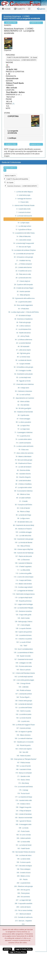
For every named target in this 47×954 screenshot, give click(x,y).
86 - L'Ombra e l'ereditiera (23, 484)
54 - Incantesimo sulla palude (23, 374)
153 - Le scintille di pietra (23, 714)
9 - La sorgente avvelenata (23, 219)
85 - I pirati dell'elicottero (23, 480)
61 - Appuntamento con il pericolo (23, 398)
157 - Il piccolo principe (23, 728)
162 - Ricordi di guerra (23, 745)
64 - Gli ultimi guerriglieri (23, 408)
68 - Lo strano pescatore (23, 422)
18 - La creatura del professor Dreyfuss (24, 250)
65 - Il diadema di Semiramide (23, 412)
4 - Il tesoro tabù (24, 202)
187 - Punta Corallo (23, 831)
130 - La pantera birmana (23, 635)
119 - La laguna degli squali (23, 597)
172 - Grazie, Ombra (23, 780)
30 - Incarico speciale (23, 291)
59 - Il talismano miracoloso (23, 391)
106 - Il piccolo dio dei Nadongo (23, 553)
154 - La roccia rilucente (23, 718)
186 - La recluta (23, 828)
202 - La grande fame (23, 883)
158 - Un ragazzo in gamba (23, 731)
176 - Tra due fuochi (23, 793)
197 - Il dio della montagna (23, 866)
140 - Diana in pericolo (23, 670)
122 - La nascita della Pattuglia (23, 608)
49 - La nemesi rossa (23, 357)
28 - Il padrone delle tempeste (23, 284)
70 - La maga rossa (24, 429)
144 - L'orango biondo (23, 683)
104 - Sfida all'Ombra (23, 546)
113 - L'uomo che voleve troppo (23, 577)
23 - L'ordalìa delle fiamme (23, 267)
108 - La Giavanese (23, 560)
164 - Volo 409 (23, 752)
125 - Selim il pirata (24, 618)
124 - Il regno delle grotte (23, 615)
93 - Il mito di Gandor (23, 508)
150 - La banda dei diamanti (23, 704)
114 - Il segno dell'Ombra (23, 580)
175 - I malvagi (23, 790)
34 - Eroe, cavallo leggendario (23, 305)
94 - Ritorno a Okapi (23, 511)
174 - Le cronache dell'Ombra (23, 786)
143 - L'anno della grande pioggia (23, 680)
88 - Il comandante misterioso (23, 491)
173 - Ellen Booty (23, 783)
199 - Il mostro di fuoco (24, 872)
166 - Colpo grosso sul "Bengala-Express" (23, 759)
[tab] (23, 121)
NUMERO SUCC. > (36, 23)
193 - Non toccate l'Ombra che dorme (23, 852)
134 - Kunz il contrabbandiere (23, 649)
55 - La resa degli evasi (23, 377)
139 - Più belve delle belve (23, 666)
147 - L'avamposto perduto (23, 694)
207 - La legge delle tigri (23, 900)
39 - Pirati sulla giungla (23, 322)
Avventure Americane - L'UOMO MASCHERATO (21, 60)
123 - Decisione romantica (23, 611)
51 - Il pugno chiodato (23, 363)
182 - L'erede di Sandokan (23, 814)
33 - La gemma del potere (23, 302)
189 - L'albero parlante (24, 838)
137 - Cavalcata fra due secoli (23, 659)
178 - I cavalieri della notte (23, 800)
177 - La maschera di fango (23, 797)
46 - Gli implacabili (23, 346)
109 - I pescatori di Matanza (23, 563)
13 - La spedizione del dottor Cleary (23, 233)
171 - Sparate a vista (23, 776)
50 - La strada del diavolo (23, 360)
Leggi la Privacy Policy (17, 952)
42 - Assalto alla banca (23, 333)
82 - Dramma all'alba (23, 470)
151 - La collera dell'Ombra (23, 707)
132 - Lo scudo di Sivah (23, 642)
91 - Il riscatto (23, 501)
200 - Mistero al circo (23, 876)
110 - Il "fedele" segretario (23, 566)
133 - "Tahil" (23, 645)
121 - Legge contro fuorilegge (23, 604)
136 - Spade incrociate (24, 656)
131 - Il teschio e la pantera (23, 639)
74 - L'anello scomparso (23, 443)
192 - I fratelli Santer (23, 848)
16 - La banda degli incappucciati (23, 243)
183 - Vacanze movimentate (23, 817)
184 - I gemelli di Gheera (23, 821)
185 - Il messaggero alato (23, 824)
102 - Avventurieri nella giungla (23, 539)
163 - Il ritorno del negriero (23, 749)
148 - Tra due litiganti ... (23, 697)
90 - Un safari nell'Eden (23, 498)
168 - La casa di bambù (23, 766)
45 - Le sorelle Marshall (23, 343)
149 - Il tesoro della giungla (23, 700)
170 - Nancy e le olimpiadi (23, 773)
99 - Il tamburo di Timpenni (23, 529)
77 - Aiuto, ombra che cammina (23, 453)
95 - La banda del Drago (23, 515)
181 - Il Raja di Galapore (23, 811)
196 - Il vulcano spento (24, 862)
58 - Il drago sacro (23, 388)
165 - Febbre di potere (23, 756)
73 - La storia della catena (24, 439)
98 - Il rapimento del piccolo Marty (23, 525)
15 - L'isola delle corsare (23, 240)
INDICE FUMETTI (9, 168)
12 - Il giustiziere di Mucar (23, 229)
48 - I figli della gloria (23, 353)
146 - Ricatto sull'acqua (23, 690)
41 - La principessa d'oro (23, 329)
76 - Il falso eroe (24, 449)
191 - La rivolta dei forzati (23, 845)
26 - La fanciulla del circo (23, 278)
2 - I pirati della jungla (23, 195)
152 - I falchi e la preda (23, 711)
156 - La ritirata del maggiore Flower (23, 725)
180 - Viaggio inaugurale (23, 807)
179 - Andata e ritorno (23, 804)
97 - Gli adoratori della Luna (23, 522)
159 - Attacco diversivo (24, 735)
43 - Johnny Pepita (23, 336)
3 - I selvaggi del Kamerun (23, 198)
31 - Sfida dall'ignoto (23, 295)
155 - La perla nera (23, 721)
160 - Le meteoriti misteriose (23, 738)
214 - (23, 924)
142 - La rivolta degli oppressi (23, 676)
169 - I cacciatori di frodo (23, 769)
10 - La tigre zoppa (23, 223)
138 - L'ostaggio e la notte (23, 663)
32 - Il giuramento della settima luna (23, 298)
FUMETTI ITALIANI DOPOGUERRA (18, 57)
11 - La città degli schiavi (23, 226)
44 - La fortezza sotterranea (23, 339)
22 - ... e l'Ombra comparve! (23, 264)
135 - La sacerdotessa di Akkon (23, 652)
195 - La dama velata (23, 859)
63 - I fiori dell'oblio (23, 405)
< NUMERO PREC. (11, 22)
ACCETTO (7, 949)
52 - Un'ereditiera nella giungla (23, 367)
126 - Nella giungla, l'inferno (23, 621)
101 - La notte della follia (23, 535)
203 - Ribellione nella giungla (23, 886)
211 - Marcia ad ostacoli (23, 914)
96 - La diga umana (23, 518)
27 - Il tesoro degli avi (23, 281)
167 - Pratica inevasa (23, 762)
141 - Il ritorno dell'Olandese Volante (23, 673)
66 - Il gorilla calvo (23, 415)
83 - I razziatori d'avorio (23, 474)
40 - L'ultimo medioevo (24, 326)
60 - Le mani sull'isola (23, 394)
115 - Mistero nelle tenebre (23, 584)
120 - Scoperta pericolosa (23, 601)
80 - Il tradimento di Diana (23, 463)
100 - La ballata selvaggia (24, 532)
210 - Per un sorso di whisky (23, 910)
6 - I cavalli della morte (23, 209)
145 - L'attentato (24, 687)
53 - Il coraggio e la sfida (23, 370)
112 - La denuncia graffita (23, 573)
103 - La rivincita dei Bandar (23, 542)
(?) (13, 103)
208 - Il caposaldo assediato (23, 903)
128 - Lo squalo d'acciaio (23, 628)
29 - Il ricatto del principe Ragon (23, 288)
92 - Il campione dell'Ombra (23, 504)
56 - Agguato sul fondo (24, 381)
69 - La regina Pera (24, 425)
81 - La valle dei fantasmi (23, 467)
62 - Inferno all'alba (23, 401)
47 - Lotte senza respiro (23, 350)
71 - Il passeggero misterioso (24, 432)
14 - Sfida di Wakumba (24, 236)
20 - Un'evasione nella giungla (23, 257)
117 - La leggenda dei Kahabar (23, 590)
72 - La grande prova (23, 436)
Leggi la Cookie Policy (23, 949)
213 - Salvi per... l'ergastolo (23, 921)
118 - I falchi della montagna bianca (23, 594)
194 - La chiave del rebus (23, 855)
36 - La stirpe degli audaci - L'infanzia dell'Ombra (23, 312)
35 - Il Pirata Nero (23, 308)
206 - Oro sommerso (23, 896)
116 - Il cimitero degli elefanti (23, 587)
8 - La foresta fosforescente (23, 216)
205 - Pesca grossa (24, 893)
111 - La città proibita (23, 570)
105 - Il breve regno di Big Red (23, 549)
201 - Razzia (23, 879)
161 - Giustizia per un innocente (23, 742)
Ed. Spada (34, 57)
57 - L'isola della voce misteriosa (23, 384)
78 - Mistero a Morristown (23, 456)
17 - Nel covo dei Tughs (23, 247)
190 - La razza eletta (23, 841)
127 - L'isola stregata (23, 625)
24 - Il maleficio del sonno (23, 271)
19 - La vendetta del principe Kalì (23, 253)
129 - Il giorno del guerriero (23, 632)
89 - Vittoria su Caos (23, 494)
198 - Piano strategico (23, 869)
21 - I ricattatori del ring (23, 260)
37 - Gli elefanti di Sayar (23, 315)
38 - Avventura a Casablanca (23, 319)
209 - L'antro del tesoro (23, 907)
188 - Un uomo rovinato (23, 835)
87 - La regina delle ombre (23, 487)
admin (42, 8)
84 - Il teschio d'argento (23, 477)
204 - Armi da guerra (23, 890)
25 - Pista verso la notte (23, 274)
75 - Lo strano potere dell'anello (23, 446)
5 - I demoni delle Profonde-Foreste (23, 205)
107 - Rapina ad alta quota (23, 556)
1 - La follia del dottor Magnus (23, 192)
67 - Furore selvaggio (23, 419)
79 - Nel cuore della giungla (23, 460)
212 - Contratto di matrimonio (23, 917)
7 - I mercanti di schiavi (23, 212)
